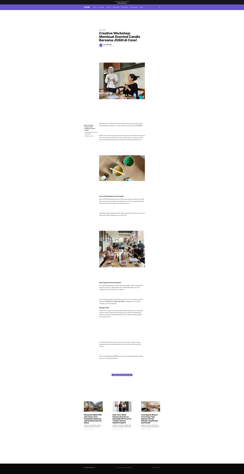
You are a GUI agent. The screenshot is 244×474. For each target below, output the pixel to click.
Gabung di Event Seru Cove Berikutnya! (122, 375)
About (141, 7)
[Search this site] (159, 7)
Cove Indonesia (107, 44)
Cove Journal (124, 7)
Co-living (108, 7)
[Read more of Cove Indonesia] (101, 45)
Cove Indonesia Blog (88, 467)
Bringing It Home (89, 136)
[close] (242, 2)
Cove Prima (136, 123)
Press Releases (134, 7)
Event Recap (116, 7)
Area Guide (101, 7)
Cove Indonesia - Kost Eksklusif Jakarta (124, 467)
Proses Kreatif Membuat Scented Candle (90, 128)
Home (94, 7)
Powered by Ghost (156, 467)
